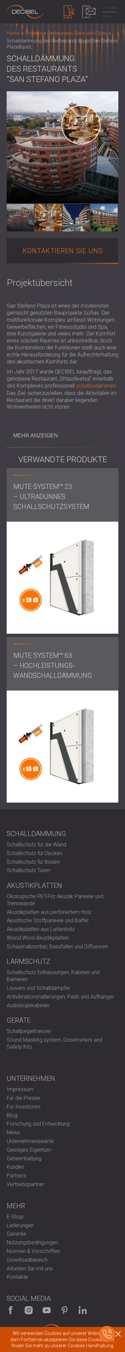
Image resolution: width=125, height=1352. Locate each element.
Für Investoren (23, 1107)
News (13, 1132)
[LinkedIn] (83, 1310)
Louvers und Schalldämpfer (38, 988)
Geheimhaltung (24, 1158)
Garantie (16, 1234)
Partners (16, 1175)
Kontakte (17, 1277)
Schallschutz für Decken (34, 853)
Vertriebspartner (25, 1184)
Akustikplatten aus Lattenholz (41, 929)
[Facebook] (11, 1310)
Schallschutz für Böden (33, 862)
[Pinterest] (65, 1310)
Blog (12, 1115)
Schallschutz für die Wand (36, 844)
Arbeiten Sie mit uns (30, 1268)
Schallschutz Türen (28, 870)
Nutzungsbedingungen (32, 1242)
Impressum (20, 1089)
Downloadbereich (27, 1260)
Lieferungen (20, 1225)
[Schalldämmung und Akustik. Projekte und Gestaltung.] (25, 11)
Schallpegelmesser (29, 1031)
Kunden (15, 1167)
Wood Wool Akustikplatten (38, 938)
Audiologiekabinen (28, 1005)
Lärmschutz (28, 961)
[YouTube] (47, 1310)
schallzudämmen (96, 386)
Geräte (19, 1020)
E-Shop (15, 1217)
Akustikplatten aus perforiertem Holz (49, 912)
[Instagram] (29, 1310)
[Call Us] (107, 1334)
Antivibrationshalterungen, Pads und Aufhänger (60, 997)
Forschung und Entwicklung (38, 1124)
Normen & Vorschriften (33, 1251)
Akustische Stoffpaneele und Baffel (47, 920)
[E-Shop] (69, 11)
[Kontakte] (89, 11)
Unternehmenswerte (30, 1141)
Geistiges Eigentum (29, 1150)
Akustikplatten (34, 885)
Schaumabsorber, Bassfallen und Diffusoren (57, 946)
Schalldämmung (36, 834)
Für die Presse (23, 1098)
